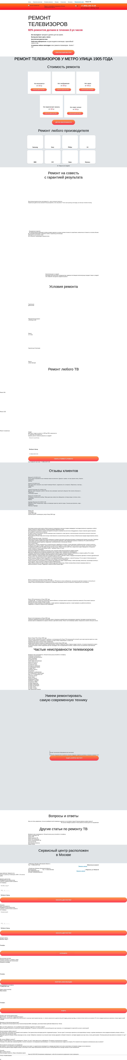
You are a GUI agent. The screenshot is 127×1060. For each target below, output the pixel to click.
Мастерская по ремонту (34, 842)
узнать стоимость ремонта (63, 458)
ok (0, 1059)
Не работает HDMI (32, 681)
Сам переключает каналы (34, 689)
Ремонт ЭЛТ (31, 836)
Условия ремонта (48, 2)
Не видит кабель (32, 686)
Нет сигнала (31, 670)
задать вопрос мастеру (74, 758)
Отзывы (57, 2)
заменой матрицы (74, 558)
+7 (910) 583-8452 (49, 869)
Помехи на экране (32, 678)
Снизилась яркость (32, 669)
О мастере (63, 2)
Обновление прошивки (39, 553)
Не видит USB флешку (33, 684)
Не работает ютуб (32, 659)
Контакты (70, 2)
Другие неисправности (63, 122)
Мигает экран (31, 677)
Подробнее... (31, 479)
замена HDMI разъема (54, 561)
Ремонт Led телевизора (68, 620)
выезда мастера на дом (52, 546)
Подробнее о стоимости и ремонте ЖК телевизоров (40, 604)
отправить (63, 953)
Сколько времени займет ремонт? (84, 821)
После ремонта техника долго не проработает (87, 822)
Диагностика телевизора (41, 551)
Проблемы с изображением (35, 672)
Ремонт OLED (31, 844)
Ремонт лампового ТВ (33, 835)
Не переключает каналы (34, 667)
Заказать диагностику (39, 89)
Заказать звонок (83, 866)
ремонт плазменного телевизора (49, 582)
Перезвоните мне (79, 2)
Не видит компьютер (33, 683)
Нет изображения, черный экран (36, 673)
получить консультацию (63, 982)
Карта (29, 1054)
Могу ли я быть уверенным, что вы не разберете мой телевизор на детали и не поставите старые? (52, 821)
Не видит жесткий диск (33, 685)
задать (63, 1010)
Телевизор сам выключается (35, 657)
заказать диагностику (63, 900)
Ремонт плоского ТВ (33, 838)
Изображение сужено (33, 679)
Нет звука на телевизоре (34, 665)
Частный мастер (32, 841)
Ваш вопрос (3, 990)
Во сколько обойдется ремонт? (68, 822)
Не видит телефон (32, 688)
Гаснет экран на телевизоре (35, 660)
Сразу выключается (33, 662)
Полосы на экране (32, 663)
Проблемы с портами (33, 680)
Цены (29, 2)
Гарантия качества (37, 2)
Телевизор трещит (32, 675)
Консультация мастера (64, 52)
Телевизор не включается (34, 656)
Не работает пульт (32, 664)
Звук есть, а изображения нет (35, 674)
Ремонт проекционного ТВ (34, 840)
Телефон (2, 945)
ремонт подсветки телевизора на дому (52, 556)
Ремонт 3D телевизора (33, 839)
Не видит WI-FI (31, 668)
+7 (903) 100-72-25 (88, 6)
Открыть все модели (64, 165)
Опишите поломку (5, 962)
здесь (62, 564)
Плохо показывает (32, 658)
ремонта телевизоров (54, 528)
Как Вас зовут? (4, 939)
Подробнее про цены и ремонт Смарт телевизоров (40, 641)
